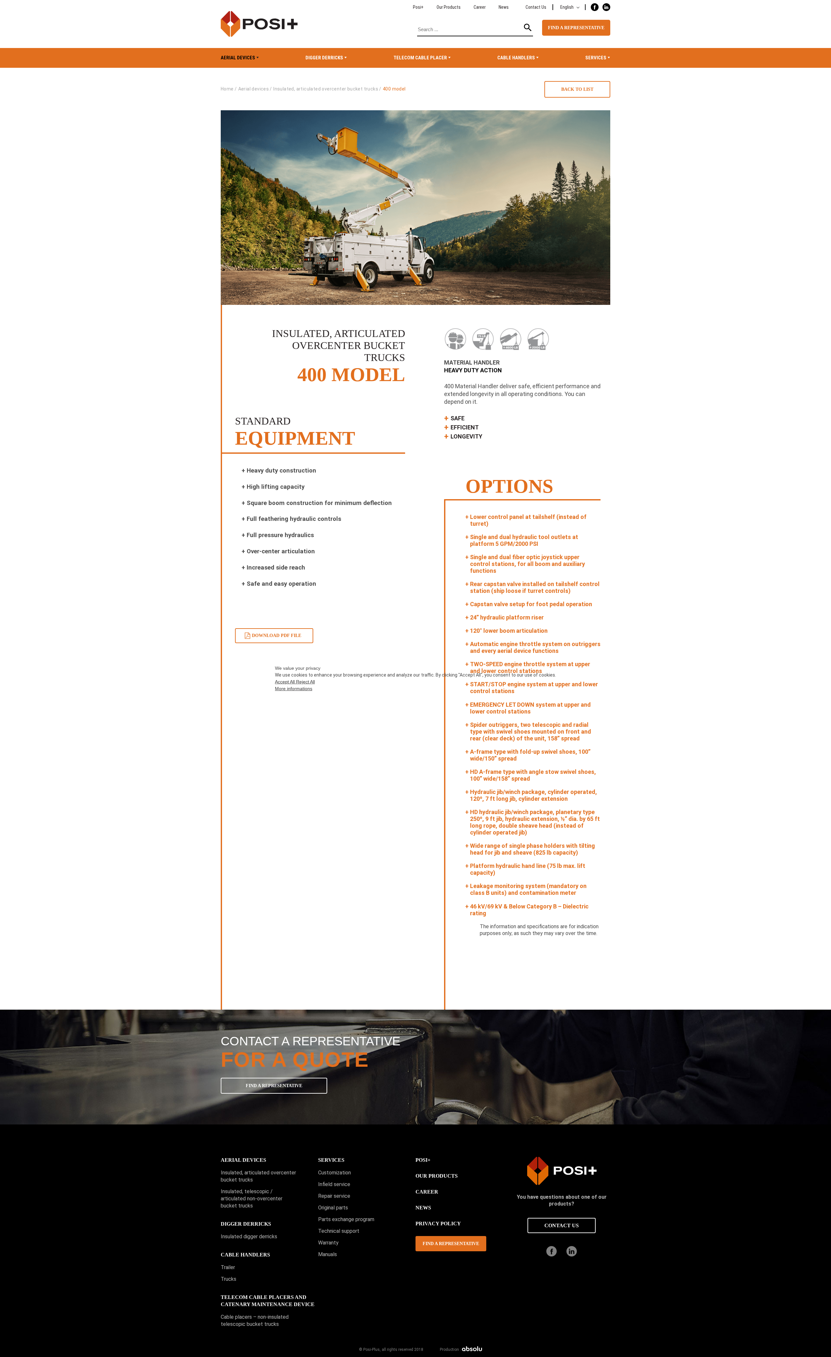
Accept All (285, 681)
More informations (293, 688)
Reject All (305, 681)
